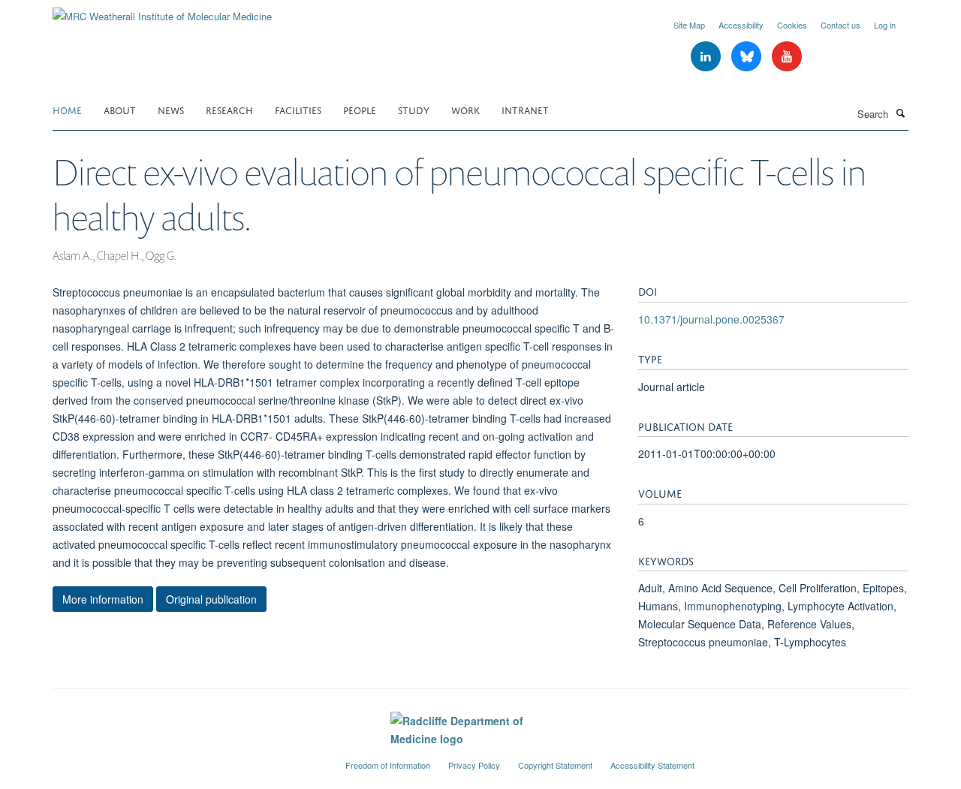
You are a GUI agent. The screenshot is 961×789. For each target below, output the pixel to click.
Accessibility (741, 25)
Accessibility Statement (652, 765)
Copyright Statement (555, 765)
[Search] (900, 112)
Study (413, 109)
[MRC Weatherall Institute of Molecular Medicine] (162, 11)
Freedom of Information (387, 765)
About (120, 109)
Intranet (525, 109)
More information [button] (102, 599)
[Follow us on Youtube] (787, 57)
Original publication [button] (211, 599)
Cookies (792, 25)
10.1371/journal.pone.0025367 (711, 319)
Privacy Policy (474, 765)
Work (465, 109)
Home (67, 109)
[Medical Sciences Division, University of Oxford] (188, 759)
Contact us (840, 25)
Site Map (689, 25)
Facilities (298, 109)
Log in (885, 25)
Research (229, 109)
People (359, 109)
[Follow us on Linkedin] (707, 57)
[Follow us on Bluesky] (747, 57)
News (171, 109)
